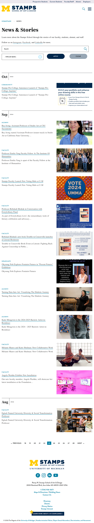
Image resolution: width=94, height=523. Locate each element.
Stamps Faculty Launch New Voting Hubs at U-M (22, 181)
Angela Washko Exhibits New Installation (19, 375)
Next (81, 443)
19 (30, 443)
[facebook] (38, 475)
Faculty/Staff (69, 2)
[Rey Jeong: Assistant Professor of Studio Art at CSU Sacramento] (74, 132)
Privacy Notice (47, 506)
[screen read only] (89, 9)
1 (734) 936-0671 (47, 489)
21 (39, 443)
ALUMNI (5, 122)
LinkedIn (39, 42)
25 (59, 443)
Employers (87, 2)
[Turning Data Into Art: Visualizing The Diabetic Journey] (74, 298)
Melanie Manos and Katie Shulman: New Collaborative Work (27, 347)
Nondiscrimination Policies (44, 520)
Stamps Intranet (47, 508)
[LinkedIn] (49, 475)
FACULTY (5, 150)
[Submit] (85, 49)
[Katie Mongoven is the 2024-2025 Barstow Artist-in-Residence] (74, 326)
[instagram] (44, 475)
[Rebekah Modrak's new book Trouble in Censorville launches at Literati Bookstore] (74, 243)
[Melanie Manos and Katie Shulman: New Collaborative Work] (74, 354)
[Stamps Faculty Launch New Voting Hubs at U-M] (74, 187)
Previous (18, 443)
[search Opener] (83, 8)
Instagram (17, 42)
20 (35, 443)
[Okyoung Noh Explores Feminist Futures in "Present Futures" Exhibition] (74, 271)
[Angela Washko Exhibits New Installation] (74, 382)
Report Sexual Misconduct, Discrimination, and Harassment (72, 520)
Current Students (56, 2)
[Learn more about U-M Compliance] (47, 512)
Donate (47, 503)
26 (64, 443)
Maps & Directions (41, 492)
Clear (78, 56)
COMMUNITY (7, 85)
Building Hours (54, 492)
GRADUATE (6, 261)
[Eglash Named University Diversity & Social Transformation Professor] (74, 419)
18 (25, 443)
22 (44, 443)
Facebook (26, 42)
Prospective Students (40, 2)
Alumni (78, 2)
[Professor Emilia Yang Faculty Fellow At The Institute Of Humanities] (74, 160)
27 (69, 443)
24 (54, 443)
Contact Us (47, 495)
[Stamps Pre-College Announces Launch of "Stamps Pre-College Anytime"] (74, 94)
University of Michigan (28, 520)
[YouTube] (55, 475)
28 (74, 443)
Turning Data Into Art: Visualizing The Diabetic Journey (25, 292)
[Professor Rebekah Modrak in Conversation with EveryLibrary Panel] (74, 215)
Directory (47, 501)
